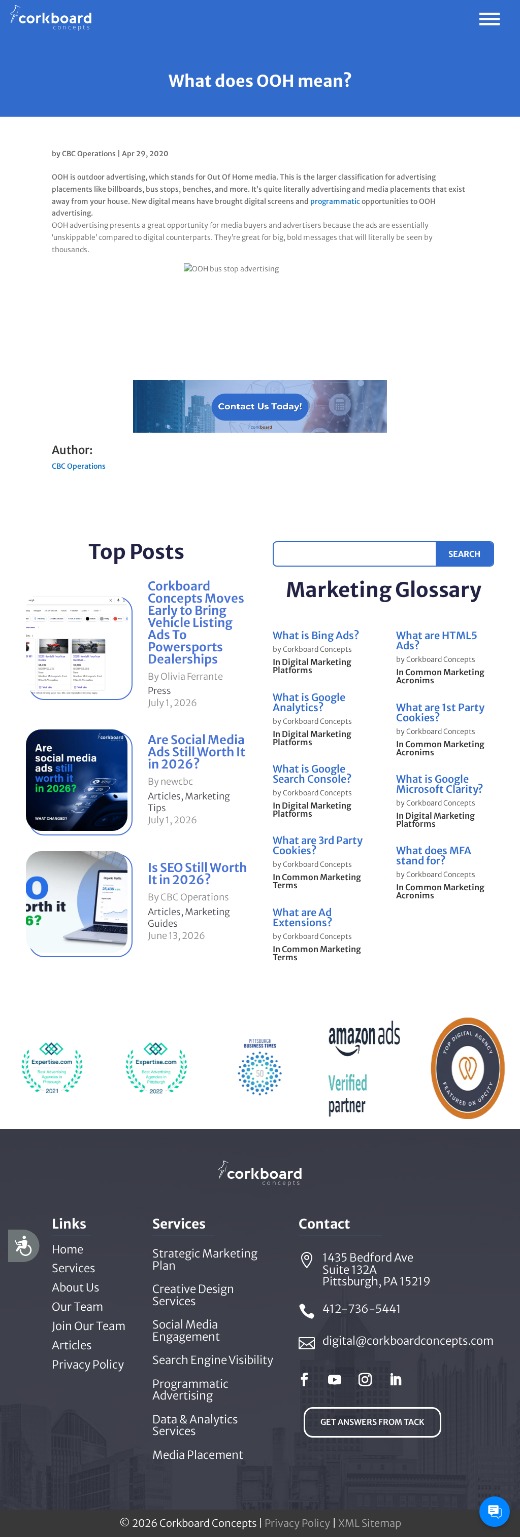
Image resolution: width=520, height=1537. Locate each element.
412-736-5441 (361, 1309)
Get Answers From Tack (372, 1422)
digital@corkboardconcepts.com (408, 1341)
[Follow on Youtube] (334, 1380)
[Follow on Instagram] (365, 1380)
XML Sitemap (369, 1523)
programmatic (335, 201)
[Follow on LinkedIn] (395, 1380)
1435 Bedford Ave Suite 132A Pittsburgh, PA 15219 (376, 1269)
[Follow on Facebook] (304, 1380)
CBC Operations (89, 153)
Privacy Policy (297, 1523)
